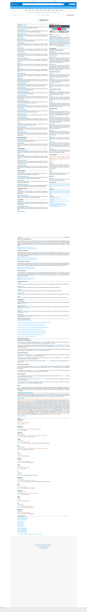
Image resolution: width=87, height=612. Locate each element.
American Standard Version (22, 95)
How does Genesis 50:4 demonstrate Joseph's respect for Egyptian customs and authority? (34, 322)
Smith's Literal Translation (21, 165)
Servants (58, 185)
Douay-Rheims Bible (21, 172)
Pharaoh (68, 184)
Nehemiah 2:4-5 (52, 116)
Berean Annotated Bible (21, 83)
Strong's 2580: (20, 488)
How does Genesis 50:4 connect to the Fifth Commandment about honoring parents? (33, 327)
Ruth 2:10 (39, 366)
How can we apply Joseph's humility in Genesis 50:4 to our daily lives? (30, 329)
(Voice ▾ (55, 24)
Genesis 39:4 (51, 90)
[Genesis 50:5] (85, 274)
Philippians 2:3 (50, 367)
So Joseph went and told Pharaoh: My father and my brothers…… (27, 257)
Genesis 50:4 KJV (20, 526)
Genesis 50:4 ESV (20, 523)
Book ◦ (65, 237)
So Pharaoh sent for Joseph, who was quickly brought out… (27, 258)
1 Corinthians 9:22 (28, 316)
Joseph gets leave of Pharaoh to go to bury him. (58, 198)
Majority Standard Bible (21, 138)
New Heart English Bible (21, 126)
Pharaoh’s (53, 40)
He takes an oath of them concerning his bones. (58, 205)
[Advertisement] (43, 230)
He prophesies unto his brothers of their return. (58, 204)
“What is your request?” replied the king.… (24, 278)
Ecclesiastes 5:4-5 (27, 307)
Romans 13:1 (26, 303)
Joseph (68, 39)
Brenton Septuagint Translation (22, 206)
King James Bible (20, 47)
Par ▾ (24, 24)
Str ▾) (25, 24)
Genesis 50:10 (51, 163)
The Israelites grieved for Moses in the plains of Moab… (26, 247)
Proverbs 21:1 (34, 370)
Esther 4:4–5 (62, 357)
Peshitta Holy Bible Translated (22, 195)
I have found (61, 40)
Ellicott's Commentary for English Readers (25, 392)
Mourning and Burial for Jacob (54, 36)
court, (56, 40)
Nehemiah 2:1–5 (41, 378)
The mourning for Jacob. (54, 197)
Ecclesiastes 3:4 (63, 346)
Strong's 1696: (20, 449)
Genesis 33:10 (51, 102)
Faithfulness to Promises (21, 305)
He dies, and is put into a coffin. (55, 206)
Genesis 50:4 (19, 387)
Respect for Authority (21, 301)
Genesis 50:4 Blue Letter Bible (22, 517)
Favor (57, 183)
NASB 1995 (19, 63)
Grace (66, 183)
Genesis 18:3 (51, 178)
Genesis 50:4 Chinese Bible (22, 530)
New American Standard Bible (22, 58)
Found (63, 183)
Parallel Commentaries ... (21, 415)
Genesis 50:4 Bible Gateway (22, 518)
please (50, 41)
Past (66, 184)
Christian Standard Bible (21, 87)
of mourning (60, 39)
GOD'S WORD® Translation (22, 109)
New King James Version (21, 53)
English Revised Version (21, 104)
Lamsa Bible (19, 190)
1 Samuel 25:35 (51, 149)
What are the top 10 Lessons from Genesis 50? (27, 336)
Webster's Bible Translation (22, 131)
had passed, (64, 39)
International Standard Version (22, 117)
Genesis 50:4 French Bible (22, 531)
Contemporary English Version (22, 100)
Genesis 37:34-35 (52, 64)
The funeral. (52, 199)
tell (52, 41)
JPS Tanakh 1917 (20, 201)
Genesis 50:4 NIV (20, 521)
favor (64, 40)
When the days (54, 39)
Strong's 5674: (20, 436)
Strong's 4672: (20, 481)
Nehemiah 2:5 (51, 130)
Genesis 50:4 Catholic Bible (22, 532)
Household (51, 184)
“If (57, 40)
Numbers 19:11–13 (62, 375)
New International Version (21, 25)
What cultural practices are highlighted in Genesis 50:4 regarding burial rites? (31, 334)
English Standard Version (21, 33)
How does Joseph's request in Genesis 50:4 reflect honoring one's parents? (31, 325)
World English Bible (20, 142)
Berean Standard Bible (21, 38)
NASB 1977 (19, 68)
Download (68, 46)
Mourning (59, 184)
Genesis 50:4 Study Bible (21, 527)
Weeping (50, 187)
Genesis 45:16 (51, 83)
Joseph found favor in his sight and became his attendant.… (27, 267)
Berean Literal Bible (20, 42)
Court (50, 183)
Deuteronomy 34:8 (52, 51)
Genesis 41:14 (51, 78)
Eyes (55, 183)
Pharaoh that (55, 41)
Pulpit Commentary (21, 398)
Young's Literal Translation (21, 160)
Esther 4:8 (51, 110)
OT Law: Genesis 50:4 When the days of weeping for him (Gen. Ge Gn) (29, 534)
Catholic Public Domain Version (22, 176)
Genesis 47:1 (51, 73)
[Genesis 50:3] (1, 274)
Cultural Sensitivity (20, 314)
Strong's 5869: (20, 494)
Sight (61, 185)
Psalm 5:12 (26, 312)
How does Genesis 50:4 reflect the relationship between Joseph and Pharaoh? (32, 332)
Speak (64, 185)
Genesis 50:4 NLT (20, 522)
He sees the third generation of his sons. (57, 203)
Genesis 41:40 (32, 354)
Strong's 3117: (20, 423)
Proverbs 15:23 (34, 350)
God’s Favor (19, 310)
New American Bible (20, 180)
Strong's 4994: (20, 500)
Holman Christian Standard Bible (23, 91)
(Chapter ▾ (21, 24)
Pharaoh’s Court (21, 286)
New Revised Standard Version (22, 184)
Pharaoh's (50, 185)
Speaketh (68, 185)
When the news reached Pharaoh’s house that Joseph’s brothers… (28, 259)
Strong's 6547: (20, 462)
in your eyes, (67, 40)
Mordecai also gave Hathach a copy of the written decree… (26, 277)
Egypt (19, 296)
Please (54, 185)
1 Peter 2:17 (47, 360)
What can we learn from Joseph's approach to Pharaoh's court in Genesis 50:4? (32, 323)
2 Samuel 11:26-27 (52, 56)
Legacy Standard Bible (21, 73)
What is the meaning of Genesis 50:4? (24, 320)
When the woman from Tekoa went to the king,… (25, 279)
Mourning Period (21, 293)
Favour (60, 183)
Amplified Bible (20, 78)
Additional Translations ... (21, 211)
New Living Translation (21, 29)
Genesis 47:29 (48, 409)
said (50, 40)
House (68, 183)
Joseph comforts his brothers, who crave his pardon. (59, 201)
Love (57, 184)
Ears (52, 183)
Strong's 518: (19, 475)
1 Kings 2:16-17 (52, 141)
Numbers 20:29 (55, 345)
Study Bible (20, 237)
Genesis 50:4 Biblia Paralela (22, 529)
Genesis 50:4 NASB (20, 525)
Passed (63, 184)
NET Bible (19, 122)
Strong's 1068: (20, 430)
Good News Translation (21, 113)
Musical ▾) (57, 24)
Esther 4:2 (51, 136)
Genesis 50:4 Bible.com (21, 519)
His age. (51, 202)
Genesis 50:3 (41, 342)
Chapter (68, 237)
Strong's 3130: (20, 443)
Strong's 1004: (20, 468)
